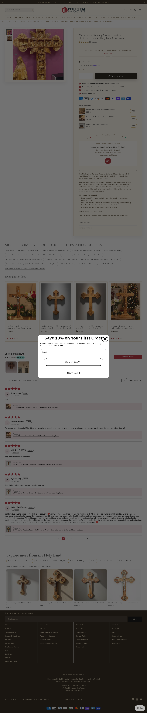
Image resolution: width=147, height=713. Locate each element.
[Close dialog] (105, 339)
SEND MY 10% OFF (73, 362)
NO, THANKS (73, 373)
